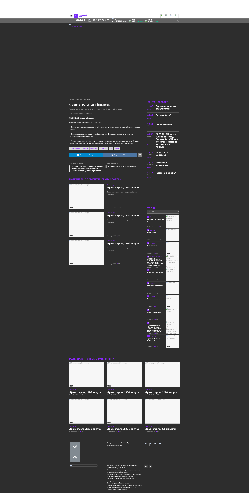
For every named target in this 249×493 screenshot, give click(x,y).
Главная (71, 99)
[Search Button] (64, 60)
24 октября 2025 (73, 113)
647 (158, 431)
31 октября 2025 (73, 395)
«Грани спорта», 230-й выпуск (123, 392)
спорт (27, 44)
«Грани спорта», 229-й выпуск (161, 392)
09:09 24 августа (152, 240)
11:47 (150, 173)
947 (120, 208)
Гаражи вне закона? (166, 173)
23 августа (150, 253)
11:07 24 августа (152, 227)
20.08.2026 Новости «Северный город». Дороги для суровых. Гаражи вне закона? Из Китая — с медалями (154, 328)
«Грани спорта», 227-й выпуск (123, 429)
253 (157, 267)
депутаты (16, 50)
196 (157, 280)
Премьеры (42, 24)
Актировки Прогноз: (121, 20)
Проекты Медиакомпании (28, 28)
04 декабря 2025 (111, 208)
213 (157, 306)
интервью (28, 47)
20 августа (150, 346)
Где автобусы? (163, 115)
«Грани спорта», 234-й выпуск (123, 215)
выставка (61, 50)
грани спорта (75, 148)
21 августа (150, 280)
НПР (36, 40)
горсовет (28, 50)
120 (157, 346)
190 (157, 293)
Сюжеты (10, 29)
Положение (42, 30)
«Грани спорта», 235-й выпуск (123, 187)
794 (157, 395)
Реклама (58, 27)
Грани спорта (86, 99)
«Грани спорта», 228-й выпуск (85, 429)
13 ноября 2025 (111, 264)
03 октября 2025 (149, 395)
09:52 (150, 134)
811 (119, 395)
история (16, 47)
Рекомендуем (43, 26)
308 (157, 253)
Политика (58, 30)
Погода (57, 36)
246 (157, 319)
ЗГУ (51, 47)
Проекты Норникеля (29, 25)
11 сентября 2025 (150, 431)
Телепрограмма (12, 25)
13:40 (150, 162)
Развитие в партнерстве (162, 163)
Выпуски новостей (13, 27)
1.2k (119, 236)
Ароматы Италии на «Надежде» (153, 339)
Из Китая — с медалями (162, 153)
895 (81, 395)
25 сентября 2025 (74, 431)
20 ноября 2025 (111, 236)
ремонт (40, 50)
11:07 (150, 106)
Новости (25, 32)
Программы (11, 30)
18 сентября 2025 (112, 431)
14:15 (150, 152)
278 (157, 333)
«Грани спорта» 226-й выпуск (160, 429)
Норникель (48, 40)
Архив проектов (28, 30)
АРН (36, 44)
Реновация (41, 47)
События (42, 28)
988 (82, 431)
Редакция (58, 25)
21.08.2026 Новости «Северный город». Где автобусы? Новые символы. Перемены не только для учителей (167, 140)
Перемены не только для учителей (166, 107)
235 (161, 240)
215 (161, 227)
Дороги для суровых (154, 312)
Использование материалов (60, 33)
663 (120, 431)
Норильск (93, 148)
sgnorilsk (24, 40)
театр (50, 50)
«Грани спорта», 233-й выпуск (123, 243)
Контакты (58, 29)
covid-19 (47, 44)
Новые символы (164, 124)
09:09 (150, 115)
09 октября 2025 (111, 395)
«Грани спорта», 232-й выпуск (85, 392)
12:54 (150, 124)
